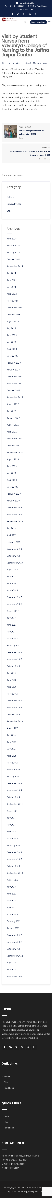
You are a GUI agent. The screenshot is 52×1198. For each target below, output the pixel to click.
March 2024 (12, 300)
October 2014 (13, 797)
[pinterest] (35, 14)
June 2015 (11, 742)
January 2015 (13, 776)
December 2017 (14, 597)
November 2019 (14, 514)
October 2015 (13, 714)
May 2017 (11, 631)
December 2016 (14, 652)
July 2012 (11, 969)
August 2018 (12, 569)
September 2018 (15, 562)
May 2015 (11, 748)
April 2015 (11, 755)
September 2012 (15, 955)
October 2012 (13, 948)
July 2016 (11, 673)
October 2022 (13, 390)
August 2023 (13, 321)
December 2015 (14, 700)
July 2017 (11, 617)
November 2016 (14, 659)
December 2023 (14, 307)
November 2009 (14, 976)
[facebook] (12, 14)
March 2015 (12, 762)
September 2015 (15, 721)
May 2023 (11, 342)
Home (7, 1076)
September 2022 (15, 397)
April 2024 (12, 293)
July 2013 (11, 886)
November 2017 (14, 604)
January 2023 (13, 369)
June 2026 (12, 238)
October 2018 (13, 555)
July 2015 (11, 735)
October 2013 (13, 866)
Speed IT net (38, 1191)
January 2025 (13, 252)
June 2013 (11, 893)
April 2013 (11, 907)
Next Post (30, 151)
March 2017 (12, 638)
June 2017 (11, 624)
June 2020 (12, 466)
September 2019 (15, 521)
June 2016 (11, 679)
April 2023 (12, 348)
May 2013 (11, 900)
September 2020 (15, 452)
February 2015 (13, 769)
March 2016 (12, 693)
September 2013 (15, 873)
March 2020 (12, 486)
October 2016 (13, 666)
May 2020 (11, 473)
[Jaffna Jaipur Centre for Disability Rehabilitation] (9, 19)
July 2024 (11, 273)
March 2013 (12, 914)
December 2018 (14, 548)
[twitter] (18, 14)
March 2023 (12, 355)
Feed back (9, 1087)
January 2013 (13, 928)
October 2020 (13, 445)
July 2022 (11, 411)
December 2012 (14, 935)
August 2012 (13, 962)
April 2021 (12, 431)
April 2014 (11, 831)
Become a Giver (38, 22)
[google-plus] (24, 14)
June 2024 (12, 280)
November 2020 (14, 438)
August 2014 (12, 810)
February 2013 (13, 921)
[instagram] (22, 1047)
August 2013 (12, 879)
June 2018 (11, 583)
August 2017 (13, 611)
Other (9, 210)
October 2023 (13, 314)
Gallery (21, 138)
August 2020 (13, 459)
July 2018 (11, 576)
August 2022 (13, 404)
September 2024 (15, 266)
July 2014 (11, 817)
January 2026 (13, 245)
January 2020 (13, 500)
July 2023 (11, 328)
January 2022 (13, 417)
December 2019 (14, 507)
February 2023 (14, 362)
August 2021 (13, 424)
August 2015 (12, 728)
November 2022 (14, 383)
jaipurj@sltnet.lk (17, 1163)
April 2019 (11, 535)
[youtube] (28, 1047)
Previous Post (31, 130)
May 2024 (11, 286)
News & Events (41, 63)
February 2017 (14, 645)
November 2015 (14, 707)
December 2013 (14, 852)
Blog (6, 1082)
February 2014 (13, 845)
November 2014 (14, 790)
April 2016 (11, 686)
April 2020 (12, 479)
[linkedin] (30, 14)
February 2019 (13, 542)
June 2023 (12, 335)
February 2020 (14, 493)
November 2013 (14, 859)
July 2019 (11, 528)
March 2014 (12, 838)
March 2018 (12, 590)
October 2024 (13, 259)
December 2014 (14, 783)
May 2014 (11, 824)
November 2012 (14, 941)
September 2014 (15, 804)
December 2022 (14, 376)
